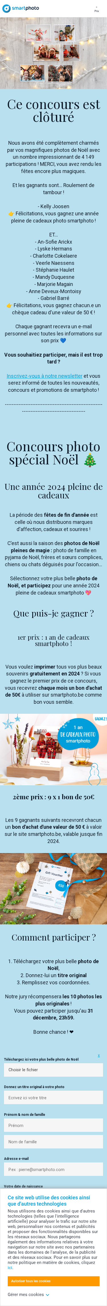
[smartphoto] (20, 8)
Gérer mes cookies (26, 1294)
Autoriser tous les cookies (31, 1281)
